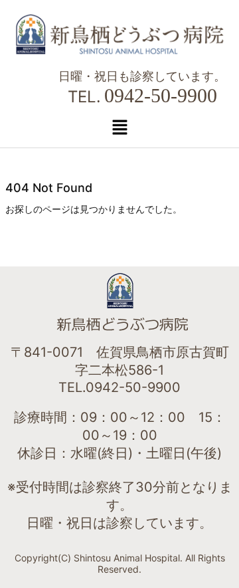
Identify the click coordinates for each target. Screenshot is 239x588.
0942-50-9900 (160, 95)
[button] (119, 127)
